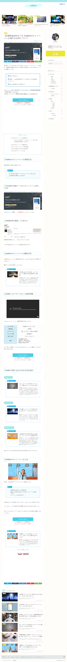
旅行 (56, 101)
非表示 (25, 135)
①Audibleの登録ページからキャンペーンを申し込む (26, 140)
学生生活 (56, 91)
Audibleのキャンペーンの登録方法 (19, 138)
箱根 (54, 106)
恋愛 (56, 98)
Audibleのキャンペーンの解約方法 (19, 144)
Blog (56, 76)
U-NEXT (56, 88)
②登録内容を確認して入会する (21, 141)
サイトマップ (41, 11)
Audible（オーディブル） (30, 65)
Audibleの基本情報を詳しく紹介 (23, 347)
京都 (54, 103)
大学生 (56, 95)
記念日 (56, 107)
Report (56, 79)
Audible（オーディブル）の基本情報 (19, 146)
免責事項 (14, 660)
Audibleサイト (7, 212)
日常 (56, 111)
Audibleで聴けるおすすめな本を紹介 (19, 148)
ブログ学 (56, 74)
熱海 (54, 104)
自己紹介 (56, 118)
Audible (6, 33)
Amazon (56, 113)
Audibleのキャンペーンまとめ (18, 150)
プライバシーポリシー (7, 660)
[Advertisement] (23, 122)
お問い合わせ (25, 11)
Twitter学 (56, 81)
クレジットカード (56, 94)
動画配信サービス (56, 86)
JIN (56, 78)
